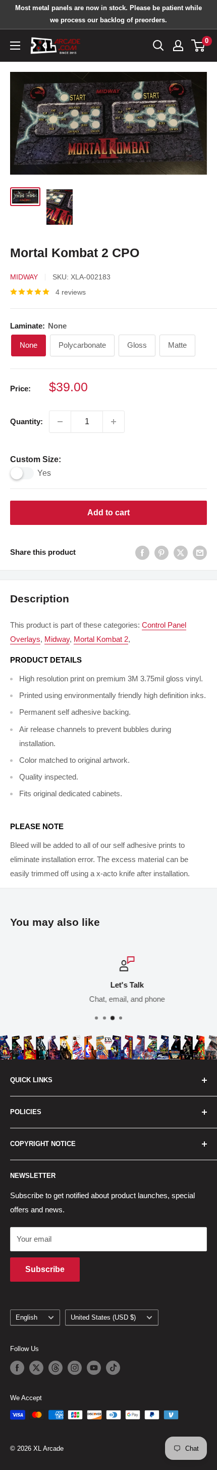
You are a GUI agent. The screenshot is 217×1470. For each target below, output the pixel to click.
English (26, 1317)
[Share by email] (200, 552)
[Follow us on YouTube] (94, 1368)
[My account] (178, 45)
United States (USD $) (103, 1317)
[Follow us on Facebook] (17, 1368)
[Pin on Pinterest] (161, 552)
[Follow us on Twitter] (36, 1368)
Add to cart (108, 512)
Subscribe (45, 1269)
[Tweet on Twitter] (181, 552)
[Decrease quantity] (60, 421)
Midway (24, 277)
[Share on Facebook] (142, 552)
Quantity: (26, 421)
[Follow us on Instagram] (75, 1368)
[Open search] (158, 45)
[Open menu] (15, 46)
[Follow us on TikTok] (113, 1368)
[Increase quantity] (113, 421)
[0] (198, 45)
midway (57, 639)
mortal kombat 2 (101, 639)
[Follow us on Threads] (55, 1368)
